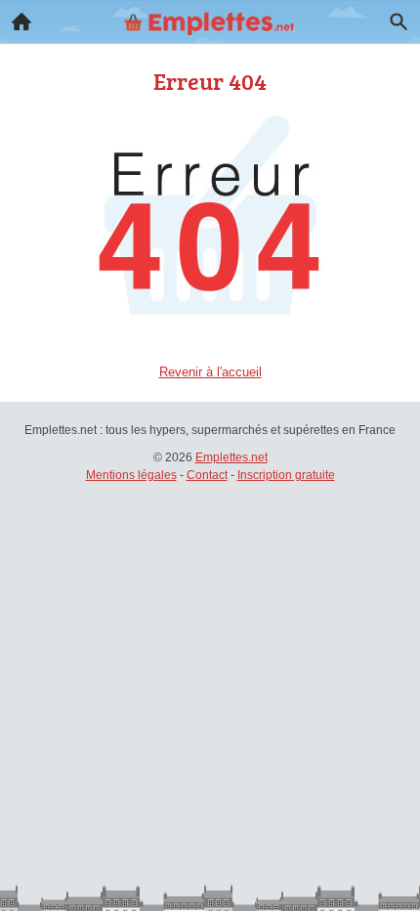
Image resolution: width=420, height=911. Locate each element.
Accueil (21, 21)
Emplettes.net (231, 457)
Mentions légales (131, 475)
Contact (207, 475)
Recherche (398, 21)
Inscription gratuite (286, 475)
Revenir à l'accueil (210, 372)
